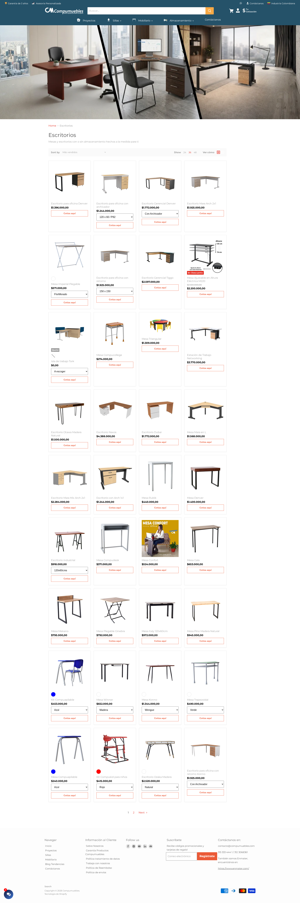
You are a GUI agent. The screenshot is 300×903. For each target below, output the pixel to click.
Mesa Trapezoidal (197, 699)
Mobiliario (144, 20)
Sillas (116, 20)
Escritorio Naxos (106, 432)
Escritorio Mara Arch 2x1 (201, 203)
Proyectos (88, 20)
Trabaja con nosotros (97, 863)
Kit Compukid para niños (111, 776)
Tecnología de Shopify (56, 894)
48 (195, 152)
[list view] (222, 152)
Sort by (55, 152)
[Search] (209, 10)
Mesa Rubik (149, 497)
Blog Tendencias (54, 864)
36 (190, 152)
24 (184, 152)
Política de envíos (95, 872)
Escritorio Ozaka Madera (157, 776)
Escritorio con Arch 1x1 (110, 497)
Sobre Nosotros (94, 845)
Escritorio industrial (63, 560)
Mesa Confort (150, 560)
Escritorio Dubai (152, 432)
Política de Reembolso (98, 867)
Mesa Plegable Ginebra (110, 631)
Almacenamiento (180, 20)
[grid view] (218, 152)
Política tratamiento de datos (102, 858)
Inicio (48, 845)
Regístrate (207, 856)
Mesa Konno (149, 699)
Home (52, 125)
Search (48, 886)
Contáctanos (213, 19)
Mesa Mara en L (196, 432)
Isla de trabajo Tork (62, 361)
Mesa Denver (195, 497)
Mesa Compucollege (109, 355)
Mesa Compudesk (107, 560)
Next (142, 812)
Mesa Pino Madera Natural (203, 631)
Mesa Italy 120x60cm (155, 631)
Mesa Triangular (151, 338)
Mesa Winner (104, 699)
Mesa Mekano (59, 631)
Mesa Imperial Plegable (65, 284)
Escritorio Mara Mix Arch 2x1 (68, 497)
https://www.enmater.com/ (233, 868)
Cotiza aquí (70, 213)
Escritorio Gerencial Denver (159, 203)
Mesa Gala (193, 560)
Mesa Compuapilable (64, 776)
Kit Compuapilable (62, 699)
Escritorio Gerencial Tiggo (157, 277)
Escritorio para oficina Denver (69, 203)
